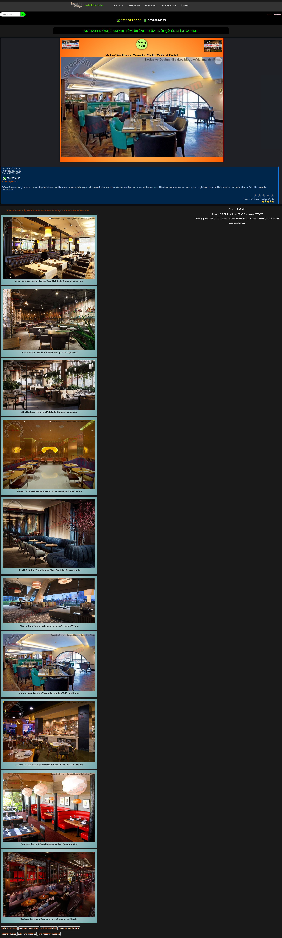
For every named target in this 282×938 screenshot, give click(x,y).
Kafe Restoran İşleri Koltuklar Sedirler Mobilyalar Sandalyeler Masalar (48, 210)
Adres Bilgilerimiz (9, 181)
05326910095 (156, 20)
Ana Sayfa (119, 5)
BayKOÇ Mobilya (93, 5)
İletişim (185, 5)
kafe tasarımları (9, 928)
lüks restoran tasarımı (49, 934)
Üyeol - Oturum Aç (274, 15)
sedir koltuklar (9, 934)
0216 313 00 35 (130, 20)
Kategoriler (150, 5)
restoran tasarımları (28, 928)
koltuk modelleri (49, 928)
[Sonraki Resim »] (213, 51)
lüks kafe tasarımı (27, 934)
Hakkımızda (134, 5)
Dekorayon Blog (168, 5)
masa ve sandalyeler (69, 928)
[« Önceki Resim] (70, 48)
